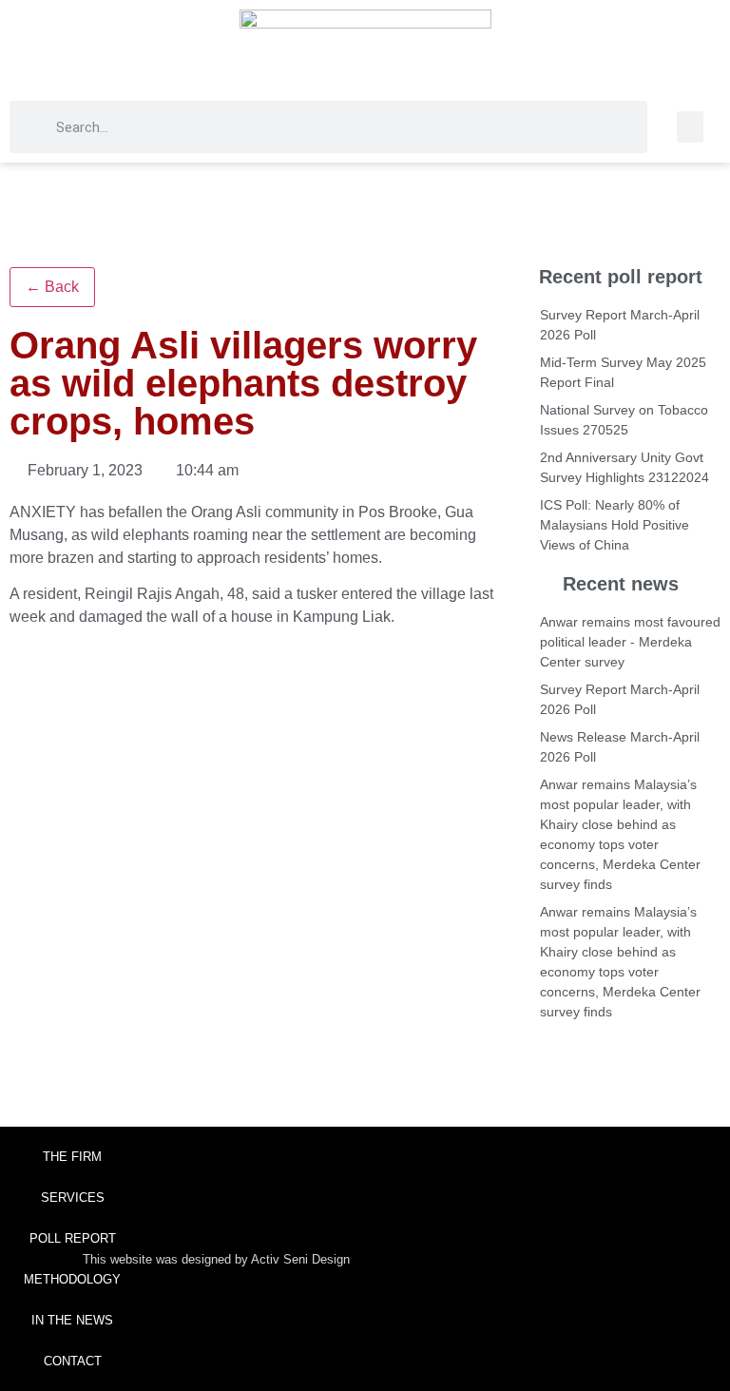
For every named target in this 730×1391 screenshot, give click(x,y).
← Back (52, 287)
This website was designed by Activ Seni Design (216, 1259)
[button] (690, 127)
